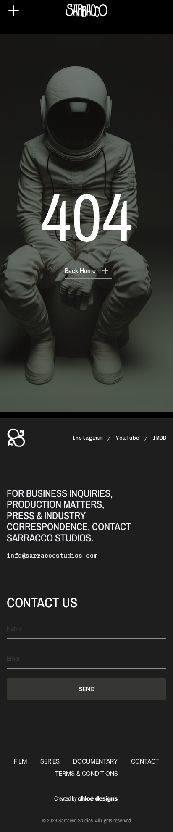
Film (20, 761)
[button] (13, 10)
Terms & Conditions (86, 773)
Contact (145, 761)
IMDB (159, 438)
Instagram (87, 438)
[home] (86, 10)
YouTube (127, 438)
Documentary (95, 761)
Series (50, 761)
